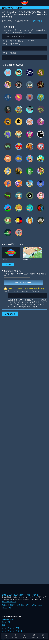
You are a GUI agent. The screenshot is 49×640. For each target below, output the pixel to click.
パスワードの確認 (9, 53)
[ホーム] (24, 3)
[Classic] (11, 252)
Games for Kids (7, 619)
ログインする (36, 21)
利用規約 (20, 605)
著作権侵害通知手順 (9, 602)
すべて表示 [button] (7, 264)
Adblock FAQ (6, 608)
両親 (3, 625)
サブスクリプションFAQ (10, 628)
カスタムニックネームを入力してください (21, 291)
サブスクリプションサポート (12, 631)
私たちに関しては (8, 622)
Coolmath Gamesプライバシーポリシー (21, 595)
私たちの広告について (34, 605)
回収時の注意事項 (8, 605)
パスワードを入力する (11, 44)
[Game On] (32, 252)
